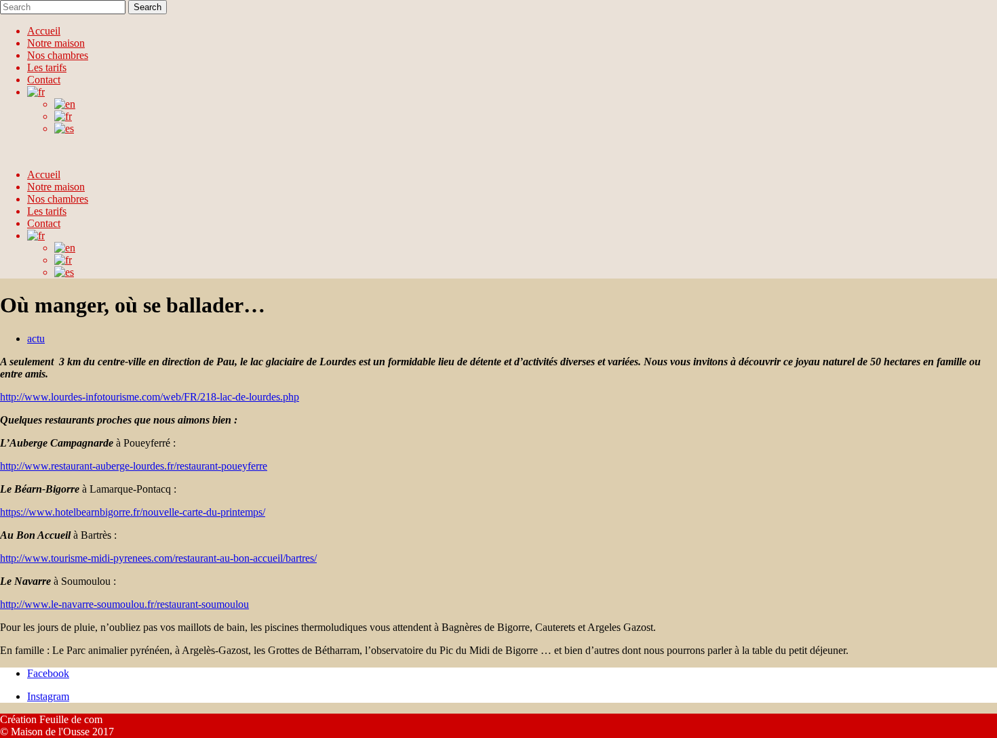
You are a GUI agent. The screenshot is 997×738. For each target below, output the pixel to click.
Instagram (48, 696)
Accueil (43, 31)
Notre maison (56, 43)
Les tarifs (46, 67)
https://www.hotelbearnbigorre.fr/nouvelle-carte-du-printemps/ (132, 512)
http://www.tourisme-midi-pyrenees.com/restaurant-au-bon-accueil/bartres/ (158, 558)
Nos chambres (57, 55)
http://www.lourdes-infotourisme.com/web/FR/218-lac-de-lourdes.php (149, 397)
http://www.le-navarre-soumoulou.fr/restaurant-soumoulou (124, 604)
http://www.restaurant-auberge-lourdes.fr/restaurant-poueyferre (133, 466)
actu (36, 338)
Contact (43, 79)
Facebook (48, 673)
